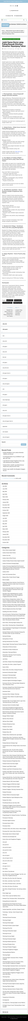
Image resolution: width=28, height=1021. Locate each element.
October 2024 (5, 542)
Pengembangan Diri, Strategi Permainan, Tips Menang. (14, 815)
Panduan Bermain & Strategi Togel (10, 743)
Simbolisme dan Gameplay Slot (9, 836)
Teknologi (5, 914)
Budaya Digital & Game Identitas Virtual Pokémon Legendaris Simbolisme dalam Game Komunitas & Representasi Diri (13, 584)
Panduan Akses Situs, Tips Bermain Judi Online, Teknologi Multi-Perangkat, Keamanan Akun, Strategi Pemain (14, 739)
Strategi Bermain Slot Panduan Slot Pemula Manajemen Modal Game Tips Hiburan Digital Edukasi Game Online (14, 905)
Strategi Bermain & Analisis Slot (10, 901)
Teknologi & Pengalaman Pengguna (10, 949)
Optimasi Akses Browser (8, 718)
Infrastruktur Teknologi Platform (10, 652)
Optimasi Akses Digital (8, 721)
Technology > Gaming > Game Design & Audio (13, 912)
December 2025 (6, 505)
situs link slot (6, 367)
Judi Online (5, 659)
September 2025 (6, 513)
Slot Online (5, 868)
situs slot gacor (6, 383)
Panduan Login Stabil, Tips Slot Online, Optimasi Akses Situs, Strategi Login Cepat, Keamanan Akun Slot (14, 773)
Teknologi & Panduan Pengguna (9, 947)
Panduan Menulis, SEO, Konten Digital (11, 781)
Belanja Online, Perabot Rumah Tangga (11, 577)
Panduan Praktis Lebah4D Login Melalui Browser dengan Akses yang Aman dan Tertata (12, 1)
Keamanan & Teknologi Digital (9, 675)
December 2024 (6, 537)
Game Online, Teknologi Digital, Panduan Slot (12, 622)
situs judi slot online (7, 850)
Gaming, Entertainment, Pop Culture (10, 641)
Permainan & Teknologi (8, 817)
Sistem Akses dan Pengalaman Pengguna (12, 839)
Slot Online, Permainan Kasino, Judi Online (12, 883)
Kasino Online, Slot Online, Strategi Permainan (13, 669)
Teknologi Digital (6, 955)
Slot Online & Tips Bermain (8, 871)
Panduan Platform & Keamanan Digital (11, 794)
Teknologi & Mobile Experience (9, 941)
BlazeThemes (15, 1018)
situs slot (17, 151)
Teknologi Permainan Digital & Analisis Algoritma (13, 983)
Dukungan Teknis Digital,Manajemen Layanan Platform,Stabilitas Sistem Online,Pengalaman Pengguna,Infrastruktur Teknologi (13, 595)
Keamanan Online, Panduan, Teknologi (11, 694)
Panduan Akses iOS (7, 732)
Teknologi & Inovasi (7, 933)
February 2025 (6, 531)
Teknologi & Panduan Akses (9, 944)
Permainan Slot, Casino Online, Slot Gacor (12, 831)
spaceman (5, 426)
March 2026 (5, 496)
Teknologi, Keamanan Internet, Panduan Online (13, 989)
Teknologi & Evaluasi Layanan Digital (11, 925)
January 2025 (5, 534)
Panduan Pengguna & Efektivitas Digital (11, 784)
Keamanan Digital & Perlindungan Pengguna (12, 680)
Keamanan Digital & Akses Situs (10, 677)
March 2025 (5, 529)
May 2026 (5, 491)
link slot (4, 357)
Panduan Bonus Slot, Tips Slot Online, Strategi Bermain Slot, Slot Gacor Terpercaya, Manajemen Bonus (13, 751)
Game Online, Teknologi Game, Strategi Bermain (13, 625)
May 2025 (5, 523)
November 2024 (6, 539)
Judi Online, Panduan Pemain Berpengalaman (12, 661)
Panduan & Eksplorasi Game (9, 724)
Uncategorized (6, 1000)
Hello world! (18, 478)
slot (3, 335)
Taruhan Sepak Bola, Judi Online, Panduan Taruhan (13, 909)
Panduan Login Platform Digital (9, 766)
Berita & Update (6, 579)
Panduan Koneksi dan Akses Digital (10, 763)
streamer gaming (18, 302)
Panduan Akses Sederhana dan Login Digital (12, 734)
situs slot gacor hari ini (8, 421)
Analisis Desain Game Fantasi (9, 552)
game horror (10, 300)
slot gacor (5, 346)
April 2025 (5, 526)
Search (3, 442)
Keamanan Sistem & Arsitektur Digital (11, 705)
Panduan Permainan (7, 792)
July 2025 (5, 518)
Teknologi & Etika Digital (8, 922)
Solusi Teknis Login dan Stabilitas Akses (11, 895)
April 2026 (5, 494)
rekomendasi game (7, 302)
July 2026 (5, 486)
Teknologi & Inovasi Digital (8, 936)
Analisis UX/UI (6, 571)
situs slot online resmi (7, 860)
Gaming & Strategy (7, 636)
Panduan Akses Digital (7, 729)
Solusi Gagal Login (7, 893)
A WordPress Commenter (8, 478)
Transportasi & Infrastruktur (9, 997)
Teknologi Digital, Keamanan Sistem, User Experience (14, 965)
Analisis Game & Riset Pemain (9, 558)
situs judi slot (6, 844)
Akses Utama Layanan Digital (9, 550)
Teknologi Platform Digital (8, 986)
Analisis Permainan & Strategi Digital (11, 563)
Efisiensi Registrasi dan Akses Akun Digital (12, 608)
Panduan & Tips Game (7, 726)
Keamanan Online (6, 691)
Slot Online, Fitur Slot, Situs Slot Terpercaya (12, 878)
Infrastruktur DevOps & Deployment (10, 649)
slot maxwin (5, 431)
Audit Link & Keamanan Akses (9, 574)
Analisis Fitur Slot (6, 555)
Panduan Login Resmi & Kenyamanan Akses (12, 769)
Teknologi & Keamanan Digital (9, 939)
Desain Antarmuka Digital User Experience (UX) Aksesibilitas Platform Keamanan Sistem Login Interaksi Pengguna (13, 590)
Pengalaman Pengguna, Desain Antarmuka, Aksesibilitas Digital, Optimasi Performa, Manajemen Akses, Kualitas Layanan (14, 807)
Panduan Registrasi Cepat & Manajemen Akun (12, 797)
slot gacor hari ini (6, 373)
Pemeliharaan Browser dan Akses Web (11, 802)
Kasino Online (6, 667)
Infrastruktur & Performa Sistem (9, 646)
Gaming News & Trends (8, 638)
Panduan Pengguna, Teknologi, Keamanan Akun (13, 789)
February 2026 (6, 499)
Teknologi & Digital (7, 920)
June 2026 (5, 488)
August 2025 (5, 515)
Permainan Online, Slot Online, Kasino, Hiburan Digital (14, 828)
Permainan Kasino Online (8, 823)
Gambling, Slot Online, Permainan (10, 611)
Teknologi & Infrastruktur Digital (9, 930)
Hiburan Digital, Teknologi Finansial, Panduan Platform (14, 644)
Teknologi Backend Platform (9, 952)
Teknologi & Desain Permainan (9, 917)
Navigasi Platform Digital (8, 716)
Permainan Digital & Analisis (9, 820)
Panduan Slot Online (7, 800)
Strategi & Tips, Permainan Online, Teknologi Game (14, 898)
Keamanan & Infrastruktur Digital (10, 672)
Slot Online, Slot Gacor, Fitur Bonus (10, 886)
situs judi (5, 842)
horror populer (18, 300)
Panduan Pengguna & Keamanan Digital (11, 786)
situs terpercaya (6, 399)
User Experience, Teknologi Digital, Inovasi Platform (14, 1002)
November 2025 (6, 507)
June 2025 (5, 521)
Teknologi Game (6, 976)
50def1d (5, 48)
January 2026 (5, 502)
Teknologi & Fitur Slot (7, 928)
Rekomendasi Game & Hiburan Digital (11, 39)
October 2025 (5, 510)
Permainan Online (6, 826)
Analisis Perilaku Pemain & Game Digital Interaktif (13, 560)
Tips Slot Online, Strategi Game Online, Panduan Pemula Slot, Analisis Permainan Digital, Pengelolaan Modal (14, 993)
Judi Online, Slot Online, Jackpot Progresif (12, 664)
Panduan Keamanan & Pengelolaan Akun (11, 761)
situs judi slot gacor (7, 847)
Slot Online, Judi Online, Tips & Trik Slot (11, 881)
